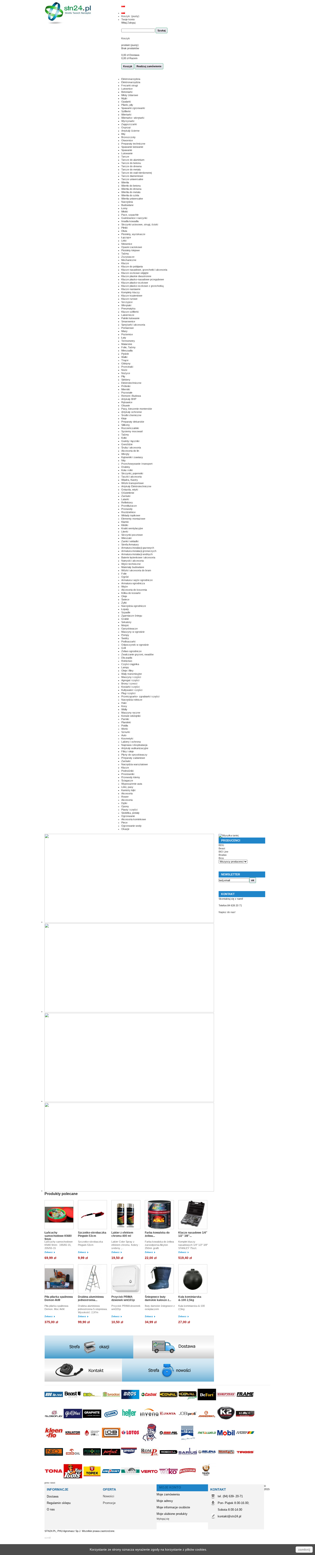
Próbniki (125, 386)
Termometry (128, 340)
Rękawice (126, 402)
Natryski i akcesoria (132, 560)
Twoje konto (128, 19)
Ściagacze (127, 780)
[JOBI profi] (188, 1422)
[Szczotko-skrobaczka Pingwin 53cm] (93, 1215)
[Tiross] (245, 1460)
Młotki (124, 211)
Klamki (125, 521)
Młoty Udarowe (129, 95)
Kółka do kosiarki (130, 593)
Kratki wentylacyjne (132, 528)
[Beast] (73, 1402)
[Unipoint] (111, 1479)
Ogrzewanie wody (131, 825)
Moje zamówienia (168, 1494)
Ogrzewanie (128, 816)
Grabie (125, 618)
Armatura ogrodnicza (133, 583)
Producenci (230, 840)
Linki (123, 240)
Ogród (124, 576)
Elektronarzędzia (130, 79)
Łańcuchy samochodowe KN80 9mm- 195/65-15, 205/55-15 (59, 1244)
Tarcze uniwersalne (132, 179)
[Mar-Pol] (168, 1441)
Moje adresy (165, 1501)
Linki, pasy (127, 787)
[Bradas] (111, 1402)
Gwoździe (127, 444)
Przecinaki (127, 366)
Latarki (125, 499)
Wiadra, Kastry (129, 479)
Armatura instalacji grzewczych (138, 551)
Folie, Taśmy (128, 347)
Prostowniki (127, 774)
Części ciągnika (130, 664)
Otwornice (127, 140)
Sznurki (125, 732)
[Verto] (149, 1479)
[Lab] (92, 1441)
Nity (123, 460)
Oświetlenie (127, 492)
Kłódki (124, 525)
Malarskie (126, 344)
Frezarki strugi (129, 85)
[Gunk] (111, 1422)
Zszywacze (127, 256)
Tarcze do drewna (131, 166)
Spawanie (126, 150)
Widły (124, 709)
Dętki (124, 803)
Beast (222, 848)
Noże (124, 370)
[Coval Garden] (188, 1402)
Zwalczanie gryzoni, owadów (137, 654)
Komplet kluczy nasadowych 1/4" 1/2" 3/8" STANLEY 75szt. (193, 1244)
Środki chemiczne (131, 415)
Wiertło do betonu (131, 185)
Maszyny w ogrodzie (133, 631)
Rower (125, 796)
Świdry (125, 638)
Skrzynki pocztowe (132, 534)
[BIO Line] (92, 1402)
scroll (48, 1537)
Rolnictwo (126, 661)
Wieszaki (126, 538)
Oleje (124, 596)
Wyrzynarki (127, 121)
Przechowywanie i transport (136, 463)
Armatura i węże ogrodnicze (137, 580)
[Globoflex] (54, 1422)
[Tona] (54, 1479)
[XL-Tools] (207, 1479)
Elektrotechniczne (131, 382)
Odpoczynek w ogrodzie (135, 644)
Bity (123, 134)
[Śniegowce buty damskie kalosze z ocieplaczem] (160, 1279)
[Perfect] (111, 1460)
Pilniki (124, 227)
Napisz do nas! (227, 912)
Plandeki (126, 722)
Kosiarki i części (130, 686)
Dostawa (52, 1496)
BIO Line (223, 851)
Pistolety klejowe (130, 250)
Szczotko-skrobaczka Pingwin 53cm (92, 1234)
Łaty (123, 337)
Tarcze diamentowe (132, 176)
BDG (221, 845)
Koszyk (126, 38)
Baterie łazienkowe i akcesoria (138, 557)
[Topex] (92, 1479)
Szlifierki (126, 111)
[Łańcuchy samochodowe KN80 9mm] (60, 1215)
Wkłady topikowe (130, 515)
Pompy (125, 635)
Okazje (125, 829)
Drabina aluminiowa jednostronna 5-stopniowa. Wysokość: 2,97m (92, 1309)
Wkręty (125, 454)
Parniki (125, 719)
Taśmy (125, 253)
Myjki (124, 98)
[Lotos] (130, 1441)
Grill (123, 648)
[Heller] (130, 1422)
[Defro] (226, 1402)
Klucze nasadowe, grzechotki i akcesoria (144, 269)
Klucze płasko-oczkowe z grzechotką (142, 285)
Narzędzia (127, 201)
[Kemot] (245, 1422)
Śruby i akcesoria (131, 447)
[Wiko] (168, 1479)
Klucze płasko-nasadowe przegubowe (142, 279)
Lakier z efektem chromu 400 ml (122, 1234)
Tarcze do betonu (131, 163)
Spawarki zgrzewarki (133, 108)
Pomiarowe (127, 328)
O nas (51, 1509)
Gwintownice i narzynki (134, 218)
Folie (124, 573)
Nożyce (125, 373)
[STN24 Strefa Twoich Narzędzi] (68, 13)
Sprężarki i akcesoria (133, 324)
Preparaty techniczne (133, 143)
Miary (124, 331)
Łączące (126, 237)
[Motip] (245, 1441)
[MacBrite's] (149, 1441)
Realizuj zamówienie (149, 66)
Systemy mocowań (132, 431)
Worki (124, 728)
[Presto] (130, 1460)
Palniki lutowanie (130, 318)
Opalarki (126, 101)
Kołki (124, 437)
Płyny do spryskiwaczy (134, 754)
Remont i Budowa (131, 395)
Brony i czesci (129, 683)
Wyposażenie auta (131, 783)
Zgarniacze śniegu (131, 615)
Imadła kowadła (130, 221)
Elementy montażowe (133, 518)
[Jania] (168, 1422)
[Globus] (73, 1422)
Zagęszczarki (129, 124)
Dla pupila (126, 657)
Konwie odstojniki (130, 715)
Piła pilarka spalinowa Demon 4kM (59, 1298)
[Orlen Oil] (73, 1460)
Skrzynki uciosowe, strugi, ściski (139, 224)
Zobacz (49, 1252)
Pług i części (128, 693)
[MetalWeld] (207, 1441)
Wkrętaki (126, 305)
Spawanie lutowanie (132, 146)
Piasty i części (129, 809)
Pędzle (125, 353)
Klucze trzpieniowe (131, 295)
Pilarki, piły (127, 104)
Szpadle (125, 612)
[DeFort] (207, 1402)
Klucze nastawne (130, 289)
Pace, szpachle (130, 214)
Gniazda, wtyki (129, 489)
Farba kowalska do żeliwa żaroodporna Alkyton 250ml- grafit (159, 1244)
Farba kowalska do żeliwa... (157, 1234)
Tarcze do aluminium (132, 159)
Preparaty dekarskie (132, 421)
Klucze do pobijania (132, 266)
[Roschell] (168, 1460)
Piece (124, 822)
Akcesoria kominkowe (133, 819)
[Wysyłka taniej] (228, 835)
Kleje (124, 418)
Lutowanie (127, 153)
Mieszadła (127, 350)
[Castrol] (149, 1402)
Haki (123, 703)
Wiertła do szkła (130, 195)
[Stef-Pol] (226, 1460)
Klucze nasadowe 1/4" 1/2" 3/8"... (192, 1234)
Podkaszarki (128, 641)
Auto (123, 735)
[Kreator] (73, 1441)
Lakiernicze (127, 315)
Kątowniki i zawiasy (132, 457)
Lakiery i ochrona (131, 741)
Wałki (124, 357)
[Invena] (149, 1422)
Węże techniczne (131, 564)
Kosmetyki (127, 738)
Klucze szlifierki (130, 311)
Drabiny (125, 467)
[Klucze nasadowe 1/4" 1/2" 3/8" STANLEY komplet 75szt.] (193, 1215)
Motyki (125, 625)
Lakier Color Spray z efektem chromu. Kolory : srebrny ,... (125, 1244)
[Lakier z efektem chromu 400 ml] (127, 1215)
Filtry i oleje (127, 751)
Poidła (124, 725)
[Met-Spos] (188, 1441)
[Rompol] (149, 1460)
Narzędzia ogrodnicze (133, 606)
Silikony (125, 425)
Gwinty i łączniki (130, 441)
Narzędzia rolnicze (131, 699)
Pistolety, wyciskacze (133, 234)
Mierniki (125, 389)
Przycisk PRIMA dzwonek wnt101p (123, 1298)
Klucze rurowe (129, 298)
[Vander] (130, 1479)
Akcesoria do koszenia (134, 589)
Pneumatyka (128, 308)
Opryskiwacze (129, 628)
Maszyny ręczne (130, 712)
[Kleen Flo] (54, 1441)
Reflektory (127, 502)
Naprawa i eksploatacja (134, 745)
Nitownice (126, 243)
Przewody (127, 509)
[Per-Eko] (92, 1460)
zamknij (304, 1549)
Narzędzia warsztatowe (134, 764)
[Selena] (207, 1460)
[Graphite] (92, 1422)
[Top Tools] (73, 1479)
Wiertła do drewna (131, 189)
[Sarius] (188, 1460)
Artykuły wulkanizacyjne (134, 748)
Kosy (124, 706)
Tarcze (125, 156)
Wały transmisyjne (131, 673)
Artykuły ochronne (131, 412)
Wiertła (125, 182)
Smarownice (128, 321)
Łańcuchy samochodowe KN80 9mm (58, 1236)
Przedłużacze (129, 505)
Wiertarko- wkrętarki (132, 117)
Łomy (124, 208)
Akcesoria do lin (130, 450)
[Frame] (245, 1402)
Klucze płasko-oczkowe (134, 282)
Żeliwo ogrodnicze (131, 651)
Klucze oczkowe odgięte (135, 273)
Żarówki (125, 496)
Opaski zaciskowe (131, 247)
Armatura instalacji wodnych (137, 554)
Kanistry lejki (128, 790)
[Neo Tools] (54, 1460)
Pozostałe (126, 392)
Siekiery (125, 379)
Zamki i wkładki (129, 541)
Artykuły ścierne (130, 130)
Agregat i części (130, 680)
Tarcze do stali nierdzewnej (136, 172)
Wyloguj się (163, 1518)
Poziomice (127, 334)
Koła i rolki (127, 470)
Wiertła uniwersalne (132, 198)
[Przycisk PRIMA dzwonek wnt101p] (127, 1279)
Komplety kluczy (130, 292)
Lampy (125, 667)
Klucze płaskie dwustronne (136, 276)
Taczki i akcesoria (131, 476)
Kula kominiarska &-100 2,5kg (189, 1298)
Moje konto (170, 1487)
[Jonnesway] (207, 1422)
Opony (125, 806)
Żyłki (124, 602)
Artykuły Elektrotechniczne (136, 486)
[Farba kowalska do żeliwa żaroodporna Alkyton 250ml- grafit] (160, 1215)
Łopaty (125, 609)
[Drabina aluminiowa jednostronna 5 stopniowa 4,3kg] (93, 1279)
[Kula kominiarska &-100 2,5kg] (193, 1279)
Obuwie (125, 405)
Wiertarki (126, 114)
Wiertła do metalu (130, 192)
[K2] (226, 1422)
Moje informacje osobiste (173, 1507)
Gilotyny (126, 363)
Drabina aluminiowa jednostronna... (91, 1298)
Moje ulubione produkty (172, 1514)
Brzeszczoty (128, 137)
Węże (124, 586)
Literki (124, 531)
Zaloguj (131, 22)
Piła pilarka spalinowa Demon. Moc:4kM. (56, 1307)
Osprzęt (126, 127)
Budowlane (127, 205)
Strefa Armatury (130, 544)
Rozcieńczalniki (130, 428)
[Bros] (130, 1402)
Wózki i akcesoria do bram (136, 570)
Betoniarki (126, 92)
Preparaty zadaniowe (133, 757)
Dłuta (124, 231)
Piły (123, 376)
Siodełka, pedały (130, 812)
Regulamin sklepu (59, 1503)
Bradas (223, 854)
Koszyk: (130, 16)
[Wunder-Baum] (188, 1479)
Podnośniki (127, 770)
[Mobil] (226, 1441)
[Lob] (111, 1441)
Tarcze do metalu (131, 169)
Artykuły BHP (128, 399)
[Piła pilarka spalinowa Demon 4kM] (60, 1279)
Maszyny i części (131, 677)
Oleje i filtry (127, 670)
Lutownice (127, 88)
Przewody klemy (130, 777)
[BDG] (54, 1402)
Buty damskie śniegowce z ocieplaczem (160, 1307)
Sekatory (126, 622)
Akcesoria (127, 793)
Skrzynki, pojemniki (132, 473)
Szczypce (127, 302)
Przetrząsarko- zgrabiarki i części (140, 696)
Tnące (124, 360)
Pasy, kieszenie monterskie (136, 408)
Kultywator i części (131, 690)
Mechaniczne (128, 260)
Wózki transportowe (132, 483)
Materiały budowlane (132, 567)
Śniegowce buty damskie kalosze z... (158, 1298)
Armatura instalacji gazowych (137, 547)
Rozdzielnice (128, 512)
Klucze (125, 263)
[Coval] (168, 1402)
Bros (221, 858)
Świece (125, 599)
